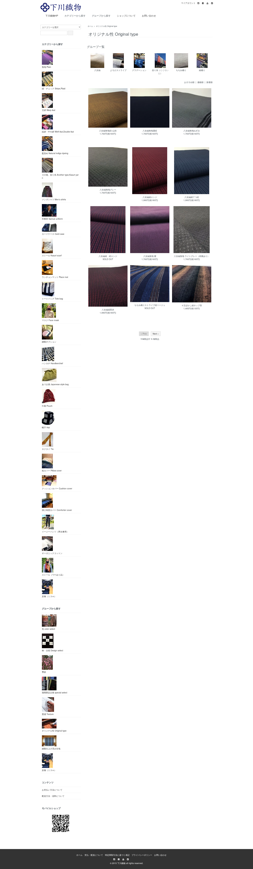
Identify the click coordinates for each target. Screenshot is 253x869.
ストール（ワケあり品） (53, 574)
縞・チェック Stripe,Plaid (53, 88)
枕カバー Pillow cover (52, 470)
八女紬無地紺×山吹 (108, 130)
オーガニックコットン (52, 553)
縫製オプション (49, 341)
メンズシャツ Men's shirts (54, 199)
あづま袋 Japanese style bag (55, 384)
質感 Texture (48, 714)
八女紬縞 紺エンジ (108, 256)
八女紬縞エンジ (150, 197)
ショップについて (126, 15)
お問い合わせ (149, 15)
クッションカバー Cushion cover (57, 488)
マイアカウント (188, 2)
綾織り (202, 70)
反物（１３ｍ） (49, 596)
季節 (44, 671)
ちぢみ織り (181, 70)
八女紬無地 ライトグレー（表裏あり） (191, 256)
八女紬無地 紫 (149, 256)
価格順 (200, 82)
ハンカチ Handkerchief (52, 363)
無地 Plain (46, 66)
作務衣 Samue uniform (52, 218)
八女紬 (97, 70)
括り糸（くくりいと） (160, 72)
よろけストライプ (118, 70)
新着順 (209, 82)
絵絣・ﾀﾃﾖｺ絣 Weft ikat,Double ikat (58, 131)
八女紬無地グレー (108, 189)
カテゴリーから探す (75, 15)
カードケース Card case (53, 233)
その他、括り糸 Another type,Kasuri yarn (60, 176)
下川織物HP (51, 15)
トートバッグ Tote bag (52, 298)
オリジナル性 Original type (106, 26)
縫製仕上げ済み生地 (51, 748)
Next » (156, 333)
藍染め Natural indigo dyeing (55, 153)
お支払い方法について (52, 789)
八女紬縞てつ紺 (191, 197)
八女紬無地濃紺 (150, 130)
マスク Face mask (50, 320)
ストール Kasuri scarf (52, 255)
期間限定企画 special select (54, 692)
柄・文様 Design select (52, 650)
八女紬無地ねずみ (191, 130)
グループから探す (101, 15)
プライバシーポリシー (142, 854)
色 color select (48, 628)
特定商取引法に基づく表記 (117, 854)
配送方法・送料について (53, 795)
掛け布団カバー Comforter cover (57, 510)
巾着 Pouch (47, 405)
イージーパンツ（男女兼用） (55, 531)
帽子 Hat (46, 427)
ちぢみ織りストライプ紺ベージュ (149, 305)
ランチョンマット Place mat (55, 277)
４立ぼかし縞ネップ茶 (191, 305)
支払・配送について (93, 854)
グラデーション (139, 70)
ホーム (90, 26)
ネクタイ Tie (48, 448)
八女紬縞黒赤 (108, 309)
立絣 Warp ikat (48, 110)
